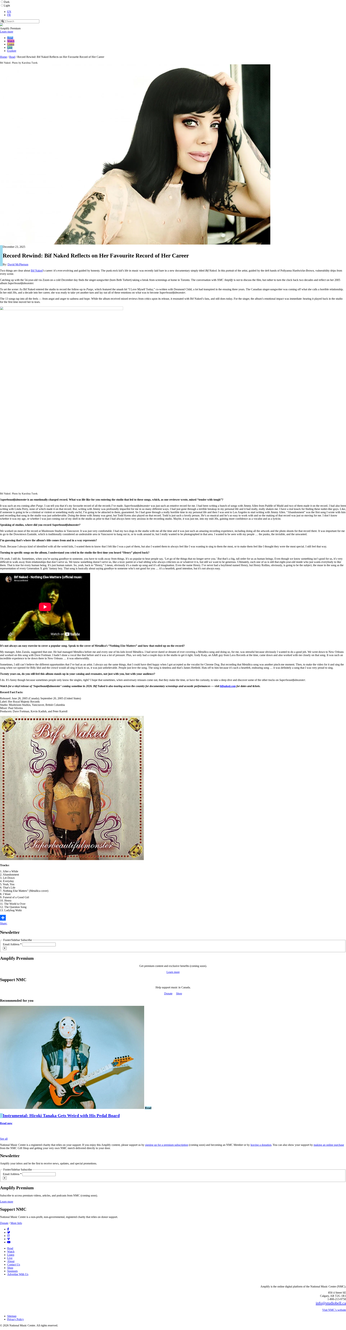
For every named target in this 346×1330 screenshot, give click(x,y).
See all (4, 1138)
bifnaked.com (228, 686)
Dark (7, 1)
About (10, 1261)
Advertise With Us (17, 1274)
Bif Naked (37, 270)
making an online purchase (329, 1144)
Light (7, 5)
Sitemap (11, 1316)
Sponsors (12, 1271)
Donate (168, 993)
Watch (10, 41)
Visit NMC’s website (334, 1309)
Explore (11, 50)
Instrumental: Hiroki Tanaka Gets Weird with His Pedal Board (61, 1115)
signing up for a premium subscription (166, 1144)
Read (10, 37)
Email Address (12, 944)
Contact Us (13, 1264)
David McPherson (18, 264)
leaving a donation (260, 1144)
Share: (3, 923)
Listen (10, 44)
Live (9, 47)
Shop (179, 993)
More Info (16, 1223)
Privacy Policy (15, 1319)
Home (3, 56)
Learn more (6, 31)
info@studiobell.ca (331, 1303)
